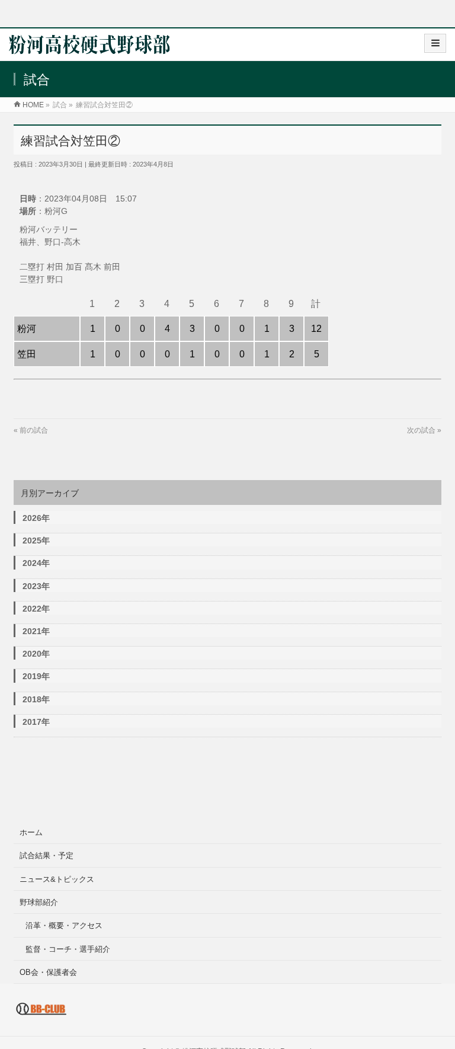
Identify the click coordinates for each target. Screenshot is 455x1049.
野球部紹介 (39, 902)
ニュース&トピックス (57, 879)
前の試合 (34, 430)
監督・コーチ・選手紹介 (67, 949)
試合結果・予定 (46, 855)
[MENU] (435, 43)
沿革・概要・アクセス (63, 925)
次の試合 (421, 430)
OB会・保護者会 (48, 972)
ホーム (31, 832)
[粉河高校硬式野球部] (89, 48)
